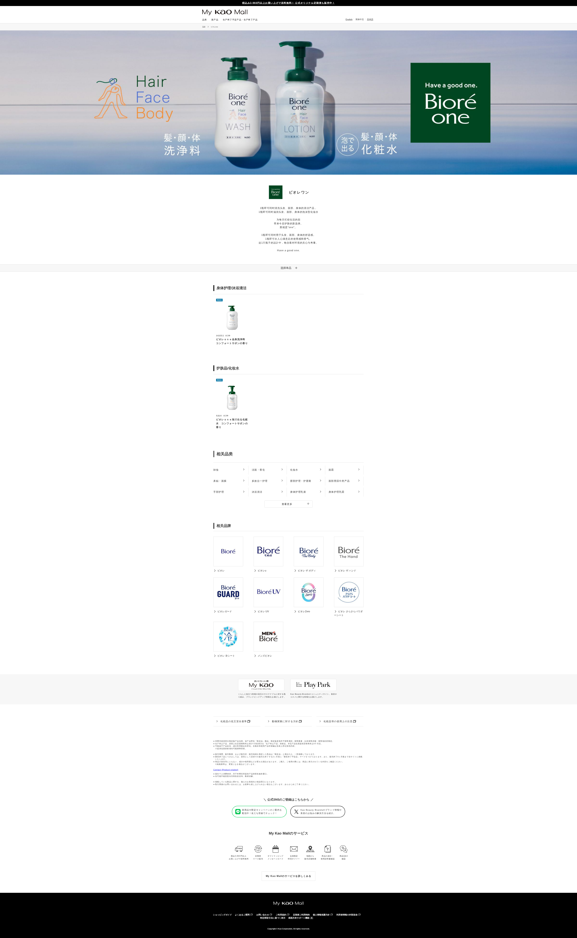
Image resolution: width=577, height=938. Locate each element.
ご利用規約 (281, 915)
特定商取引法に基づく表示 (272, 918)
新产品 (214, 19)
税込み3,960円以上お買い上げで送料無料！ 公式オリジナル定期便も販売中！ (288, 3)
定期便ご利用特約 (301, 915)
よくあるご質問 (242, 915)
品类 (204, 19)
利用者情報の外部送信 (346, 915)
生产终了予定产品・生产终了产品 (240, 19)
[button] (288, 268)
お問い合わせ (262, 915)
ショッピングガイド (222, 915)
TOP (203, 26)
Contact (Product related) (225, 770)
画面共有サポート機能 (298, 918)
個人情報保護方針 (321, 915)
